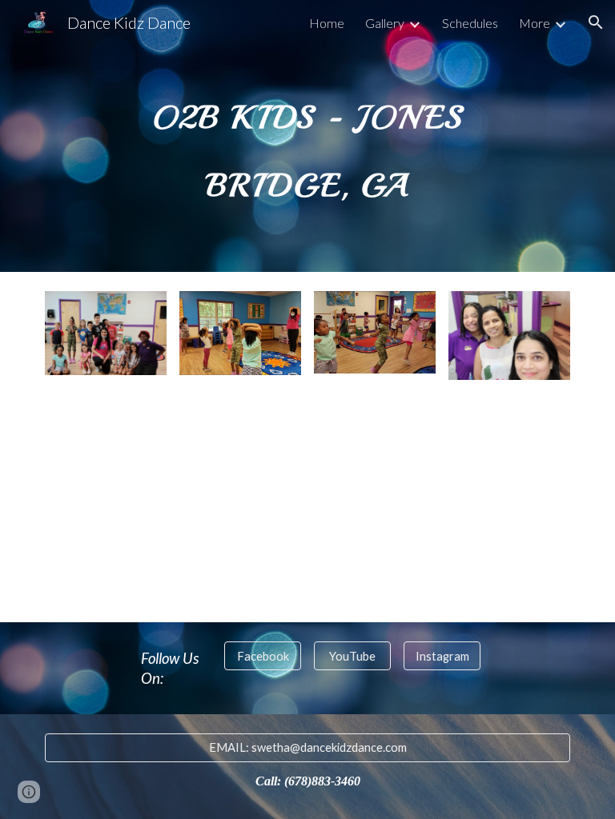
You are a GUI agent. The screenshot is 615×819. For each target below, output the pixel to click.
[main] (307, 136)
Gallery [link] (384, 22)
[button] (596, 22)
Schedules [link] (470, 22)
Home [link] (326, 22)
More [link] (534, 22)
